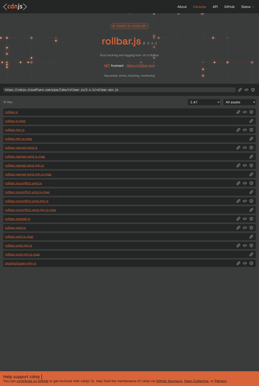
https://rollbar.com (141, 65)
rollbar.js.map (15, 121)
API (215, 7)
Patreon (220, 381)
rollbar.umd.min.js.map (22, 254)
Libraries (199, 7)
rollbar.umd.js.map (19, 236)
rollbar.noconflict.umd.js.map (27, 192)
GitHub (229, 7)
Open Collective (196, 381)
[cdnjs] (15, 6)
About (182, 7)
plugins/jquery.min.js (20, 263)
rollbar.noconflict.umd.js (23, 183)
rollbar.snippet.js (17, 219)
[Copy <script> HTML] (246, 90)
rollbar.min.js (14, 130)
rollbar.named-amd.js (21, 147)
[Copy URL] (240, 90)
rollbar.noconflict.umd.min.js (26, 201)
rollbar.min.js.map (18, 139)
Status (246, 7)
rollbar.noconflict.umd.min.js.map (30, 210)
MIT (107, 65)
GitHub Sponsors (169, 381)
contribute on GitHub (32, 381)
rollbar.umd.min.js (18, 245)
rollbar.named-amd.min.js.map (28, 174)
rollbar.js (11, 112)
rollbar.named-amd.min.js (24, 165)
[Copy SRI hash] (253, 90)
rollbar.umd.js (15, 227)
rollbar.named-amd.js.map (25, 156)
